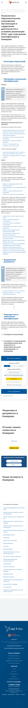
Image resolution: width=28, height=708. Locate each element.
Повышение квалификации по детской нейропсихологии (13, 590)
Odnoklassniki (11, 694)
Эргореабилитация (8, 574)
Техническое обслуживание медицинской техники (14, 531)
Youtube (23, 694)
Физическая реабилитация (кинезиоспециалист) (10, 560)
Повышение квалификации (14, 658)
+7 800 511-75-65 (14, 685)
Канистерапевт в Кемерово (10, 584)
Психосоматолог (7, 587)
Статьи (14, 668)
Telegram (18, 694)
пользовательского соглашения (18, 374)
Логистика (6, 546)
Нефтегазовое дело (8, 543)
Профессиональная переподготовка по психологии (13, 580)
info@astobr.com (14, 692)
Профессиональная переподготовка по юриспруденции (13, 513)
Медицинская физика (8, 577)
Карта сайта (14, 639)
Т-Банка (19, 384)
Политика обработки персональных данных (14, 648)
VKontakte (4, 694)
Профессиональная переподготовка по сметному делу (13, 526)
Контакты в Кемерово (14, 682)
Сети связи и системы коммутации (12, 556)
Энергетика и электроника (10, 540)
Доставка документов (14, 678)
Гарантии (14, 676)
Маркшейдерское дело (9, 535)
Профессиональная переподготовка (14, 660)
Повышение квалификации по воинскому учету (14, 508)
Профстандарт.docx (9, 395)
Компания (14, 666)
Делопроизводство (8, 549)
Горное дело (6, 537)
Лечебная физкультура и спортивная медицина (12, 570)
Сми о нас (14, 671)
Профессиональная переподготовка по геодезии (13, 522)
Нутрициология (7, 563)
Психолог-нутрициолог (9, 566)
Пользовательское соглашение (14, 645)
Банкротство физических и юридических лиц (13, 517)
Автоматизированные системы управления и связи (11, 552)
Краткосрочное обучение (14, 655)
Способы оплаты (14, 673)
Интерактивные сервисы (14, 663)
